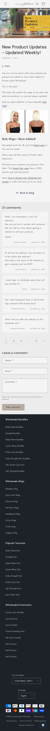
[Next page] (44, 341)
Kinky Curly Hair (13, 582)
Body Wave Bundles (14, 427)
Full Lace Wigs (12, 507)
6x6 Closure (11, 656)
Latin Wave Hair (13, 594)
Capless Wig (11, 532)
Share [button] (7, 66)
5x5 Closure (11, 650)
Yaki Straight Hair (13, 588)
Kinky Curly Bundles (14, 452)
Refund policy (39, 716)
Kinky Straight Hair (14, 575)
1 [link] (6, 340)
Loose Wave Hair (13, 569)
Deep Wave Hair (13, 563)
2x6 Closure (11, 644)
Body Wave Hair (13, 550)
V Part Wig (11, 526)
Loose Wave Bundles (15, 445)
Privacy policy (12, 721)
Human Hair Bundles (15, 612)
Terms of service (26, 721)
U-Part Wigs (11, 520)
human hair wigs (21, 168)
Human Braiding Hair (15, 631)
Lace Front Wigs (13, 495)
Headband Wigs (13, 513)
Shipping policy (40, 721)
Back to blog (27, 193)
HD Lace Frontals (13, 637)
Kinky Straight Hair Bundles (18, 458)
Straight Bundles (13, 433)
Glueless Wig (12, 488)
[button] (5, 4)
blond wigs (39, 145)
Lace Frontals (11, 625)
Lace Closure (11, 618)
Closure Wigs (12, 501)
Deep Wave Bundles (14, 439)
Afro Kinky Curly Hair (15, 464)
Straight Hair (11, 556)
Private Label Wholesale (22, 716)
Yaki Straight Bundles (15, 471)
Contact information (26, 725)
